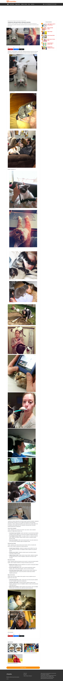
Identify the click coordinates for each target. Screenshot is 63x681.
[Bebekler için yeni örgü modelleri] (15, 648)
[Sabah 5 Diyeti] (44, 32)
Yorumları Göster (23, 667)
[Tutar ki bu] (11, 1)
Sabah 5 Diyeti (49, 31)
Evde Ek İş (32, 4)
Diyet (29, 4)
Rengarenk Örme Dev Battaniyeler (13, 663)
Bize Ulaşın (25, 674)
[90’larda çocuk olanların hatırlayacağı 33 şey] (31, 648)
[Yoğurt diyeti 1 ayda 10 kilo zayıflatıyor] (44, 25)
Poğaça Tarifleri (17, 4)
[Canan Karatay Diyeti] (44, 36)
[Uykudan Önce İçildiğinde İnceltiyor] (44, 48)
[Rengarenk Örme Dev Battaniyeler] (15, 658)
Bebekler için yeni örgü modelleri (12, 652)
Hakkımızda (25, 673)
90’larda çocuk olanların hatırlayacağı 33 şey (30, 652)
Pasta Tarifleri (12, 4)
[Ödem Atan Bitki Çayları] (44, 29)
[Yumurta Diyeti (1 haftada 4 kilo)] (44, 44)
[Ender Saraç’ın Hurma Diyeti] (44, 40)
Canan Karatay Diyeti (51, 35)
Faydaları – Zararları (24, 4)
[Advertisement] (31, 13)
